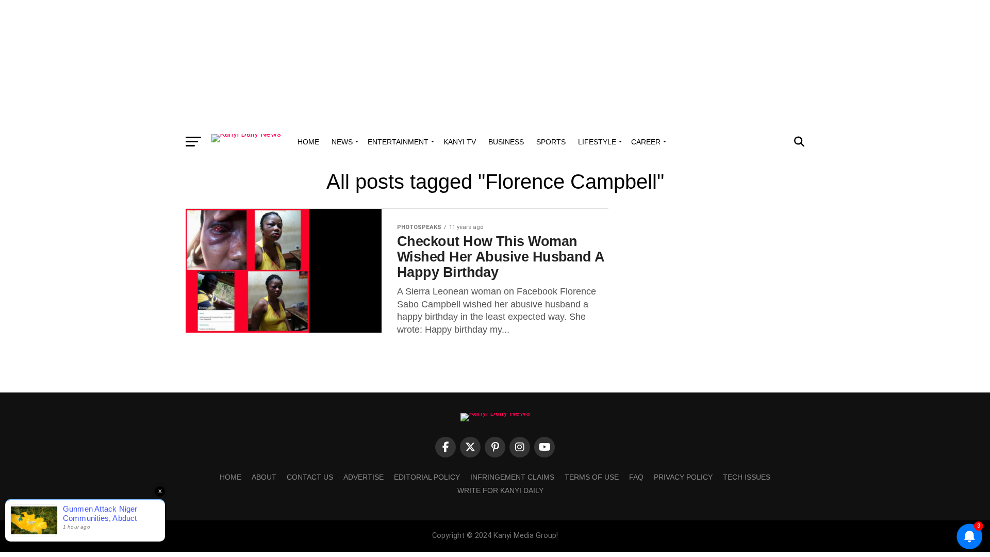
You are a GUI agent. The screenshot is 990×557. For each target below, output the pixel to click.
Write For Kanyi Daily (500, 490)
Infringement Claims (512, 477)
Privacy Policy (683, 477)
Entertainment (398, 142)
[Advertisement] (495, 64)
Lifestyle (597, 142)
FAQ (636, 477)
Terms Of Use (592, 477)
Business (506, 142)
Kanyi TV (459, 142)
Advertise (363, 477)
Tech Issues (746, 477)
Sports (551, 142)
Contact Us (310, 477)
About (264, 477)
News (342, 142)
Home (308, 142)
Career (646, 142)
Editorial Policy (427, 477)
